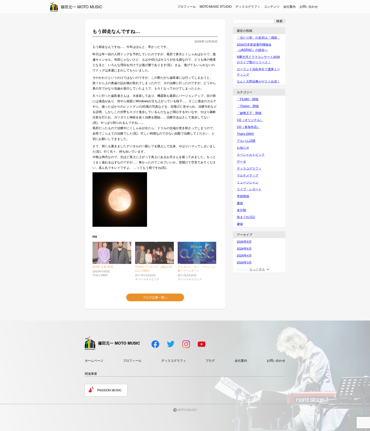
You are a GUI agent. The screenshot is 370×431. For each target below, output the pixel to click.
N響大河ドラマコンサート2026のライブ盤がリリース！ (258, 59)
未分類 (241, 210)
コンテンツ (271, 6)
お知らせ (243, 147)
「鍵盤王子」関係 (249, 113)
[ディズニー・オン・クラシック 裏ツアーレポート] (197, 253)
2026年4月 (244, 255)
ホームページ (94, 360)
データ (241, 161)
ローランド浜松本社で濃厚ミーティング (258, 72)
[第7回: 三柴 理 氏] (111, 253)
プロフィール (186, 6)
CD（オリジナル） (250, 120)
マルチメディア (247, 175)
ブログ (210, 360)
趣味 (240, 224)
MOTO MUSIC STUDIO (216, 6)
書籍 (240, 203)
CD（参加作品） (248, 127)
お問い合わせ (308, 6)
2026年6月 (244, 248)
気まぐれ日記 (246, 217)
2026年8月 (244, 241)
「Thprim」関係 (248, 106)
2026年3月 (244, 262)
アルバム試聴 (246, 140)
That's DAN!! (245, 133)
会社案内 (289, 6)
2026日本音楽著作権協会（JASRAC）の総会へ (254, 47)
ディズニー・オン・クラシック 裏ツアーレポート (196, 268)
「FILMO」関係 (247, 99)
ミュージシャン (247, 182)
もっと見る (257, 269)
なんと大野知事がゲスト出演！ (258, 81)
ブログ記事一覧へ (155, 297)
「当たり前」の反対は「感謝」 (258, 37)
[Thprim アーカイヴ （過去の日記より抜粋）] (154, 253)
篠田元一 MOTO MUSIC (81, 6)
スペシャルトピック (251, 154)
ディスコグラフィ (247, 6)
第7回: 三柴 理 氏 (102, 267)
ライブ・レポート (249, 189)
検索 (279, 21)
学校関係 (243, 196)
